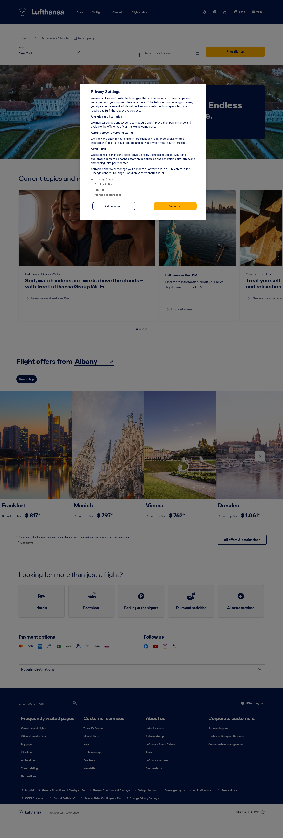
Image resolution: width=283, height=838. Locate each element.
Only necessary (114, 206)
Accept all (175, 206)
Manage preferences (108, 194)
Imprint (99, 189)
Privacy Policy (104, 179)
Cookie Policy (104, 184)
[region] (143, 152)
